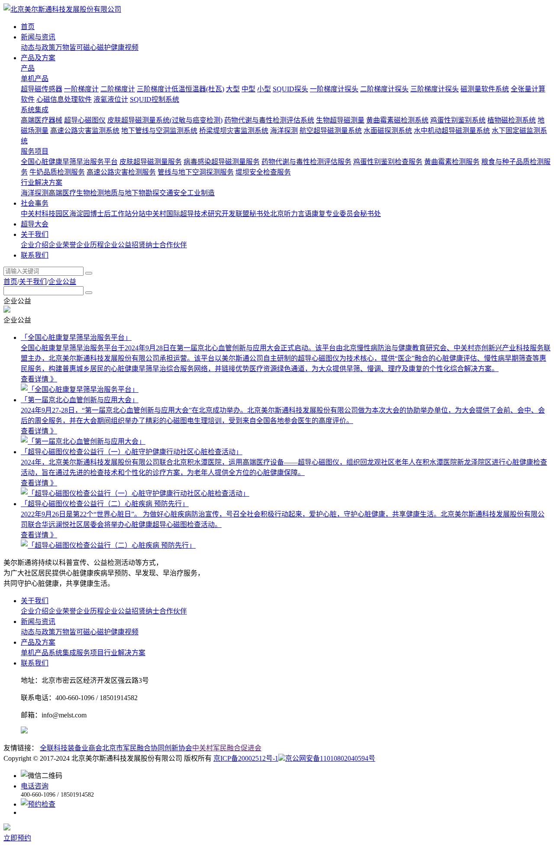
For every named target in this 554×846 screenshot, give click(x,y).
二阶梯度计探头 (384, 89)
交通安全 (173, 193)
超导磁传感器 (41, 89)
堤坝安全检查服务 (263, 172)
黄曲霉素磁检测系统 (397, 120)
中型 (248, 89)
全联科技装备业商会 (71, 748)
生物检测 (90, 193)
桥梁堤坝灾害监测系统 (233, 130)
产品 (28, 68)
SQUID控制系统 (154, 99)
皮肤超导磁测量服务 (150, 161)
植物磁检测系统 (511, 120)
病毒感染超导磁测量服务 (222, 161)
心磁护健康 (107, 47)
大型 (233, 89)
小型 (264, 89)
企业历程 (90, 245)
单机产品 (34, 78)
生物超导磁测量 (340, 120)
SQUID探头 (290, 89)
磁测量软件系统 (485, 89)
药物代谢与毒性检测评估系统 (269, 120)
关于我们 (33, 281)
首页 (10, 281)
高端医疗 (62, 193)
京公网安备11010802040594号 (330, 758)
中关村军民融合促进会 (226, 748)
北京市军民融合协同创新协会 (147, 748)
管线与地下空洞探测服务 (196, 172)
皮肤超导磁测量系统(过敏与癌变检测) (164, 120)
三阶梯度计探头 (434, 89)
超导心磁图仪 (85, 120)
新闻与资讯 (38, 621)
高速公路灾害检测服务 (121, 172)
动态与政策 (38, 47)
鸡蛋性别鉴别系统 (458, 120)
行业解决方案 (41, 182)
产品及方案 (38, 642)
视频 (131, 47)
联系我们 (34, 663)
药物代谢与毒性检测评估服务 (306, 161)
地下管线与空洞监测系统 (159, 130)
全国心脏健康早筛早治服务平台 (69, 161)
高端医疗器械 (41, 120)
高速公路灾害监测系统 (84, 130)
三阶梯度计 (154, 89)
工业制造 (201, 193)
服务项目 (34, 151)
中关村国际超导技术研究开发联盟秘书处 (207, 213)
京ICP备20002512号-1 (245, 758)
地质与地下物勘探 (131, 193)
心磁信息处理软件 (64, 99)
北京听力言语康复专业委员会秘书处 (325, 213)
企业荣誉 (62, 245)
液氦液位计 (110, 99)
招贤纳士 (145, 245)
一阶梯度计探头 (334, 89)
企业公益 (118, 245)
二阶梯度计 (117, 89)
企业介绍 (34, 245)
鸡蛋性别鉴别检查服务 (387, 161)
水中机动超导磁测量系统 (452, 130)
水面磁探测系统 (388, 130)
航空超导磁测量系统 (331, 130)
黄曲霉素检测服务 (452, 161)
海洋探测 (284, 130)
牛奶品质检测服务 (57, 172)
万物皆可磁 (72, 47)
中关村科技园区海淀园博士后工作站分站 (83, 213)
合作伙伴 (173, 245)
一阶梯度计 (81, 89)
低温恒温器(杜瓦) (197, 89)
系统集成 (34, 109)
